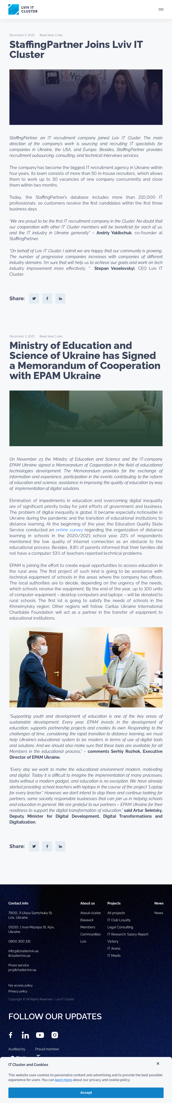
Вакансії (86, 920)
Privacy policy (17, 991)
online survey (69, 529)
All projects (116, 913)
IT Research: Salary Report (127, 934)
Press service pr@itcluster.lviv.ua (22, 967)
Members (87, 927)
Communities (90, 934)
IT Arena (113, 949)
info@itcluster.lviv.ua (23, 951)
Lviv (83, 941)
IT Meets (114, 956)
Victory (113, 941)
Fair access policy (20, 985)
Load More (86, 874)
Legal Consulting (120, 927)
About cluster (90, 913)
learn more (63, 1080)
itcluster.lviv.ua (19, 956)
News (158, 913)
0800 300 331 (19, 941)
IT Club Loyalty (119, 920)
